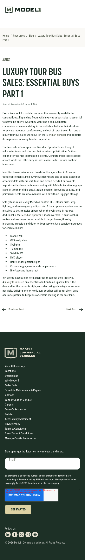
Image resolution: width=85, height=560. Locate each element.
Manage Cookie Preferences (21, 438)
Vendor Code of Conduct (18, 400)
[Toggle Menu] (79, 10)
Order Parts (11, 385)
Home (5, 36)
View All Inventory (15, 366)
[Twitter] (21, 534)
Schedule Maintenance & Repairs (23, 390)
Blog (31, 36)
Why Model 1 (12, 380)
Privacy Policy (12, 424)
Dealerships (11, 376)
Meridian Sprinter (56, 135)
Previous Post (16, 309)
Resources (19, 36)
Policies (9, 414)
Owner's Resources (15, 409)
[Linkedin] (8, 534)
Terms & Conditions (15, 429)
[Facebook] (15, 534)
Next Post (71, 309)
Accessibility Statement (18, 419)
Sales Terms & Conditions (19, 433)
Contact (9, 395)
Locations (10, 371)
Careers (9, 404)
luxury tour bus (13, 282)
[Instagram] (28, 534)
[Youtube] (35, 534)
